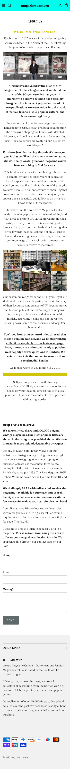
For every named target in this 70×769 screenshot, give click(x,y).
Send (10, 620)
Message (8, 589)
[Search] (11, 5)
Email (6, 572)
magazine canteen (20, 757)
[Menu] (3, 5)
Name (6, 555)
